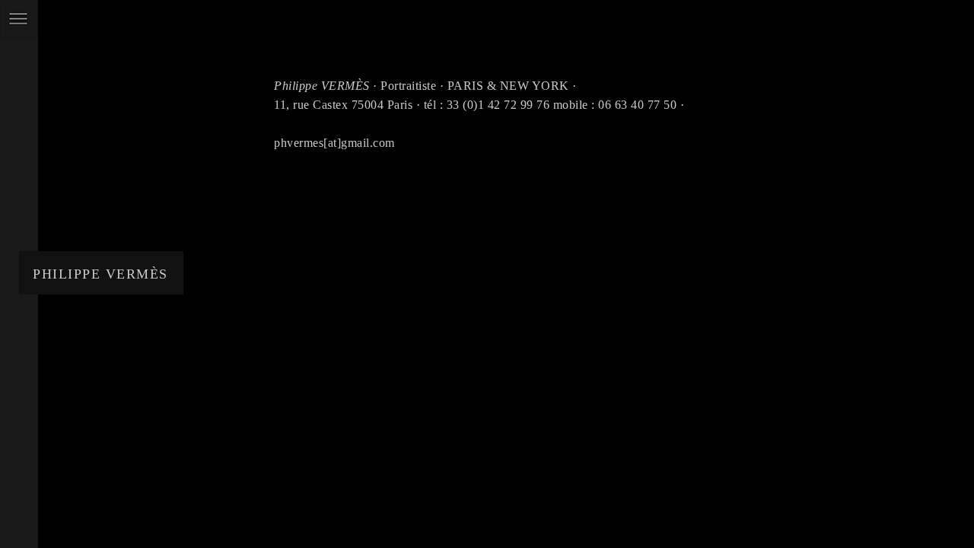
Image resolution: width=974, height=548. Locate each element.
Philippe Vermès (100, 274)
